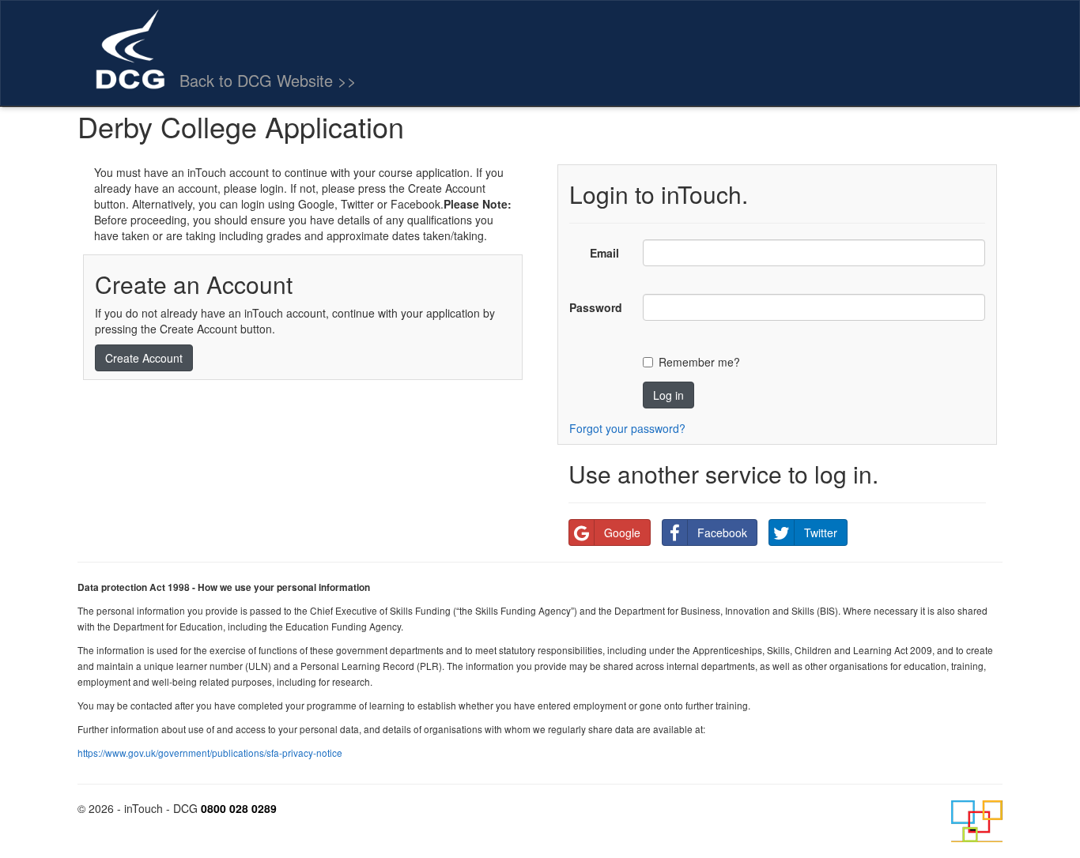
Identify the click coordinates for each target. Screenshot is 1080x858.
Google (622, 532)
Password (595, 307)
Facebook (722, 532)
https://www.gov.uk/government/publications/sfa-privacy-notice (209, 752)
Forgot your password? (627, 428)
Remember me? (699, 362)
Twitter (820, 532)
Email (604, 253)
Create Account (144, 358)
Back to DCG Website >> (268, 80)
